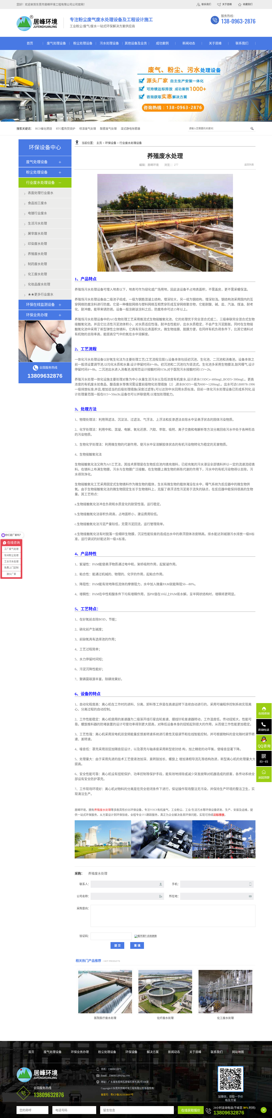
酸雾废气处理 (108, 128)
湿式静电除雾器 (130, 128)
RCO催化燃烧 (43, 128)
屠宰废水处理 (37, 233)
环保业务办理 (37, 315)
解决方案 (153, 1052)
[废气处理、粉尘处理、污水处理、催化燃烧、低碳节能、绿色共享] (136, 86)
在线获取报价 (190, 1110)
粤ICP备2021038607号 (122, 1094)
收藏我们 (247, 4)
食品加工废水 (37, 203)
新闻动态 (188, 43)
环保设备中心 (45, 147)
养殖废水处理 (37, 254)
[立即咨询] (45, 341)
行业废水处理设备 (40, 183)
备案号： (106, 1094)
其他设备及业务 (136, 43)
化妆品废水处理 (39, 284)
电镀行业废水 (37, 213)
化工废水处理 (37, 274)
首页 (30, 43)
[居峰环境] (37, 28)
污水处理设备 (109, 43)
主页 (99, 142)
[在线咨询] (264, 710)
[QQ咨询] (264, 742)
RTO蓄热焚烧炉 (65, 128)
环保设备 (110, 142)
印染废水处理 (37, 243)
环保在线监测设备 (40, 305)
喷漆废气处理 (87, 128)
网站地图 (238, 1052)
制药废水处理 (37, 264)
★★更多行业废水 (40, 294)
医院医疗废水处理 (105, 1018)
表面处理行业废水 (40, 193)
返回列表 (249, 164)
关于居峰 (227, 4)
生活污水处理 (37, 223)
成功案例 (162, 43)
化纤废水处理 (165, 1018)
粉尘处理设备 (82, 43)
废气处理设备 (56, 43)
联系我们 (206, 4)
